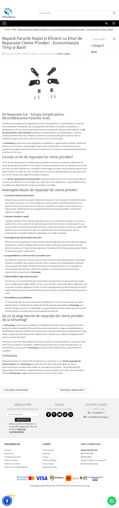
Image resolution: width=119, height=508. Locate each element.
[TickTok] (65, 414)
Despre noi (9, 453)
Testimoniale (48, 450)
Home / (7, 29)
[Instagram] (70, 414)
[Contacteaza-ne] (106, 23)
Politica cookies (11, 460)
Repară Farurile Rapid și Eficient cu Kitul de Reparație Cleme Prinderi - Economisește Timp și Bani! (65, 29)
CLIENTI (47, 444)
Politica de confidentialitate (16, 467)
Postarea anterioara (16, 390)
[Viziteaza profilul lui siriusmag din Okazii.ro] (11, 497)
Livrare (45, 457)
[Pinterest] (54, 414)
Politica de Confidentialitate (17, 430)
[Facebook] (48, 414)
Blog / (14, 29)
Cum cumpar (48, 463)
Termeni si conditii (12, 463)
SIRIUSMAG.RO (12, 444)
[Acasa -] (16, 13)
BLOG (94, 51)
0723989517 (98, 412)
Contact (7, 450)
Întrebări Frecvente (12, 457)
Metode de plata (50, 467)
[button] (7, 501)
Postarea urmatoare (72, 390)
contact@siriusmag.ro (98, 416)
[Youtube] (59, 414)
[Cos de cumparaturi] (114, 23)
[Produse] (4, 24)
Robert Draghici (63, 53)
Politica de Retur (50, 460)
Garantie (46, 453)
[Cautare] (114, 13)
